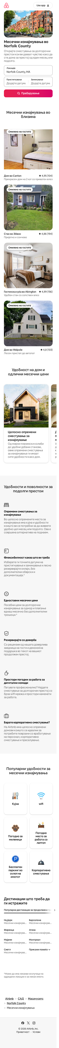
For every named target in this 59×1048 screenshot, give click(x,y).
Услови (36, 1032)
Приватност (23, 1032)
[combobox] (28, 72)
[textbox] (16, 83)
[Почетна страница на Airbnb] (6, 5)
